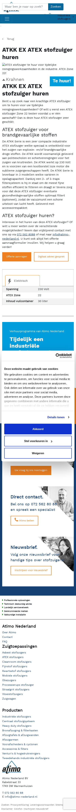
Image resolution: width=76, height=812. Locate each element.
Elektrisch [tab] (20, 281)
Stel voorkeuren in (36, 441)
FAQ (4, 641)
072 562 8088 (26, 234)
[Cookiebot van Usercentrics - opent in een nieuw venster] (55, 355)
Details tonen (56, 417)
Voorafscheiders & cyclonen (20, 744)
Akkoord (38, 428)
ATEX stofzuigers (12, 657)
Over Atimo (9, 632)
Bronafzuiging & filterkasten (20, 730)
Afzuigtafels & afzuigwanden (20, 735)
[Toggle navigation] (7, 19)
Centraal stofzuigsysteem (18, 721)
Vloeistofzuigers (12, 694)
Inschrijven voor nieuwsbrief (31, 570)
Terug (10, 39)
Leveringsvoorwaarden (42, 805)
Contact (7, 637)
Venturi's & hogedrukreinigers (21, 753)
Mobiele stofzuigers (14, 675)
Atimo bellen (26, 520)
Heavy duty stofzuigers (16, 726)
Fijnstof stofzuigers (14, 666)
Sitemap (60, 805)
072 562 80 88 (14, 793)
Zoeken (56, 7)
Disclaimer (7, 809)
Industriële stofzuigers (16, 716)
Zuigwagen (9, 698)
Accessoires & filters (15, 749)
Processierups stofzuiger (18, 685)
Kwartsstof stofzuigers (16, 671)
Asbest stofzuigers (14, 652)
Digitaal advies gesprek (51, 256)
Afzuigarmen (10, 739)
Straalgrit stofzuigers (15, 689)
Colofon (18, 809)
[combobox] (25, 6)
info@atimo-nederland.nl (21, 797)
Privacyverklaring (20, 805)
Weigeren (38, 453)
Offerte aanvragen (16, 256)
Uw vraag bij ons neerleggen (31, 470)
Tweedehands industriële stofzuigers (25, 758)
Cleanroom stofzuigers (16, 662)
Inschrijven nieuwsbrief (36, 809)
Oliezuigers (9, 680)
